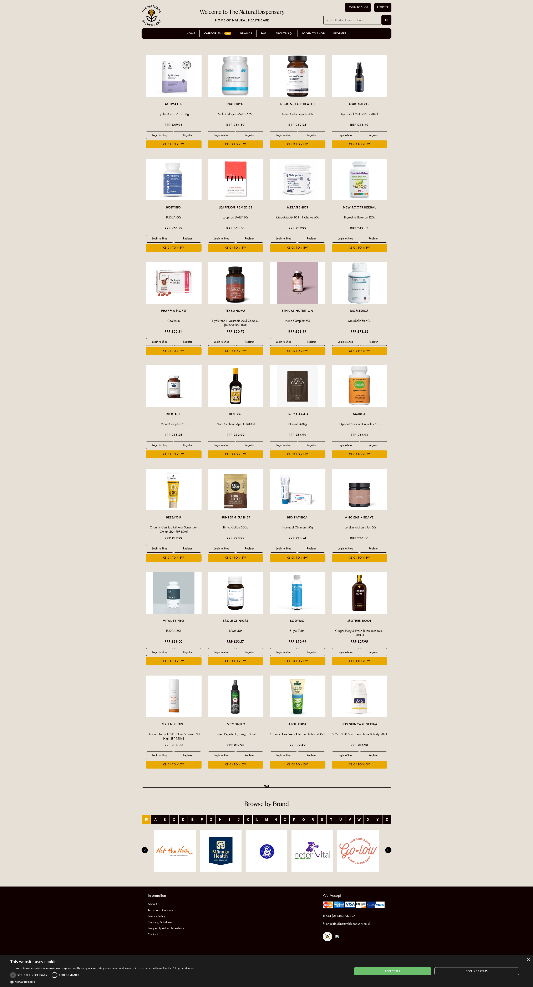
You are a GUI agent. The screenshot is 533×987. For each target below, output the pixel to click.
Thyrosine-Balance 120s (359, 217)
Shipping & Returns (160, 922)
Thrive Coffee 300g (235, 527)
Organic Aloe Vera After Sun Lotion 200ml (297, 734)
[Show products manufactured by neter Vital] (312, 851)
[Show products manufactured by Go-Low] (358, 851)
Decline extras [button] (477, 971)
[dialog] (266, 971)
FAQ (263, 33)
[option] (174, 101)
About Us (153, 904)
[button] (102, 982)
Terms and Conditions (162, 910)
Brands (246, 33)
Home (191, 33)
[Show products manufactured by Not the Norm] (175, 851)
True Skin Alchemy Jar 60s (359, 527)
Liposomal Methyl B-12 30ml (359, 114)
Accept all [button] (392, 971)
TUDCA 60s (173, 217)
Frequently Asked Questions (166, 928)
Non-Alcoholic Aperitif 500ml (236, 424)
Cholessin (173, 321)
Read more (187, 968)
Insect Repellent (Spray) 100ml (235, 734)
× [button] (528, 959)
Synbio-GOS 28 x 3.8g (173, 114)
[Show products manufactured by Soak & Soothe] (266, 851)
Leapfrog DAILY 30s (235, 217)
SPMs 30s (235, 631)
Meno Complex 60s (297, 321)
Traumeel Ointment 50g (297, 527)
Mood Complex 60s (174, 424)
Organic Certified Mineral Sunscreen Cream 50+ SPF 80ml (174, 529)
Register (383, 7)
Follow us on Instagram (327, 936)
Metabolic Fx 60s (359, 321)
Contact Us (155, 934)
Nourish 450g (297, 424)
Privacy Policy (156, 916)
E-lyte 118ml (297, 631)
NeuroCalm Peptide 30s (297, 114)
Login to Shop (358, 7)
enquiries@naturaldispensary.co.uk (348, 924)
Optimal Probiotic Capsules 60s (359, 424)
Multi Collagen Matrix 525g (235, 114)
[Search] (386, 20)
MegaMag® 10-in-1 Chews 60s (297, 217)
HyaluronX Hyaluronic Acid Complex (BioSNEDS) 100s (235, 323)
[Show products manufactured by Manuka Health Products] (220, 851)
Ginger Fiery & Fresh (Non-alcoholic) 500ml (359, 633)
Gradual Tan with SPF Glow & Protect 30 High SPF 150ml (173, 736)
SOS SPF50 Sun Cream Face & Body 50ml (359, 734)
